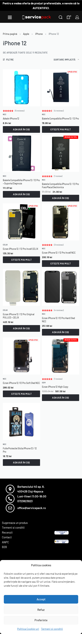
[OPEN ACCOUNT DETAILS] (77, 17)
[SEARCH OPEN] (61, 17)
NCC (4, 114)
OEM (44, 382)
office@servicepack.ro (31, 508)
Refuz (41, 609)
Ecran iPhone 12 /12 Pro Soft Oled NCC (21, 383)
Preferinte (41, 620)
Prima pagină (10, 33)
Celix (5, 245)
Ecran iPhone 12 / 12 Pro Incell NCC (59, 252)
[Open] (10, 17)
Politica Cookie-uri (28, 628)
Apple (26, 33)
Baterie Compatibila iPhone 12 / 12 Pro (60, 118)
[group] (60, 87)
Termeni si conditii (52, 628)
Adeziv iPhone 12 (11, 118)
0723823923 (25, 501)
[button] (21, 129)
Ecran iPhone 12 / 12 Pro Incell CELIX (20, 248)
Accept (41, 599)
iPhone (39, 33)
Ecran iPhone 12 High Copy (55, 386)
